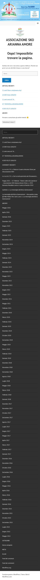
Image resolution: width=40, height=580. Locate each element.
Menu (38, 23)
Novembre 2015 (7, 513)
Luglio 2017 (6, 427)
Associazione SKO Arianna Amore (20, 42)
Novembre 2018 (7, 367)
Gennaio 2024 (6, 262)
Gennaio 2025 (6, 235)
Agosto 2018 (6, 376)
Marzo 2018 (6, 390)
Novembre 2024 (7, 240)
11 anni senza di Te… (8, 99)
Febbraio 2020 (6, 322)
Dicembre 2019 (7, 331)
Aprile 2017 (5, 440)
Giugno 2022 (6, 290)
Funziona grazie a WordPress (11, 574)
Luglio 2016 (6, 477)
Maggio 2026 (6, 208)
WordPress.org (6, 568)
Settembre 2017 (7, 417)
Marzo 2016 (6, 495)
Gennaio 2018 (6, 399)
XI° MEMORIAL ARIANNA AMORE (12, 104)
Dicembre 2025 (7, 221)
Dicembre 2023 (7, 267)
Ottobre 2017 (6, 413)
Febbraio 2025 (6, 230)
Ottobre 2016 (6, 468)
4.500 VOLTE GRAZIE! (9, 108)
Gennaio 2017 (6, 454)
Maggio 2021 (6, 303)
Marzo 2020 (6, 317)
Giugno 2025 (6, 226)
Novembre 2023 (7, 272)
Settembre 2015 (7, 522)
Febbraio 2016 (6, 500)
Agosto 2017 (6, 422)
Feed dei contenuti (8, 558)
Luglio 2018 (6, 381)
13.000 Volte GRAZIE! (9, 95)
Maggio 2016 (6, 486)
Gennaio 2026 (6, 217)
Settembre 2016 (7, 472)
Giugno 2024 (6, 249)
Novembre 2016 (7, 463)
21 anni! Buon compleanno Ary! (11, 90)
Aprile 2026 (5, 212)
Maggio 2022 (6, 294)
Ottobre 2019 (6, 335)
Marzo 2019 (6, 349)
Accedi (4, 554)
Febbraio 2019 (6, 354)
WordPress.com (7, 577)
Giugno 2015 (6, 531)
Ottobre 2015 (6, 518)
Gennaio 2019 (6, 358)
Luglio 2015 (6, 527)
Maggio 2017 (6, 436)
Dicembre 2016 (7, 458)
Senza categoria (7, 545)
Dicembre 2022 (7, 281)
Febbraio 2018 (6, 395)
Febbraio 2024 (6, 258)
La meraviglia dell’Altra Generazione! (21, 190)
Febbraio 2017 (6, 449)
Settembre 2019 (7, 340)
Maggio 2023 (6, 276)
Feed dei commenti (8, 563)
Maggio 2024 (6, 253)
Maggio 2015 (6, 536)
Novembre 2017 (7, 408)
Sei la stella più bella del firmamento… (25, 176)
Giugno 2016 (6, 481)
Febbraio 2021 (6, 308)
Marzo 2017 (6, 445)
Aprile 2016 (5, 490)
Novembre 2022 (7, 285)
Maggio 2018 (6, 386)
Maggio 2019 (6, 344)
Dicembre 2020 (7, 313)
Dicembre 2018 (7, 363)
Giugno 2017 (6, 431)
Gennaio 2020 (6, 326)
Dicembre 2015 (7, 509)
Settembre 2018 (7, 372)
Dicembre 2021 (7, 299)
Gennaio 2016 (6, 504)
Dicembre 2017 (7, 404)
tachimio (5, 190)
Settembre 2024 (7, 244)
